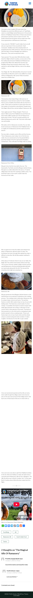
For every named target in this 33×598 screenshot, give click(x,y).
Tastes (5, 541)
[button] (16, 192)
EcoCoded (16, 595)
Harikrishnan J (11, 571)
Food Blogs (6, 532)
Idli (15, 532)
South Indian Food (22, 537)
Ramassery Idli (7, 537)
